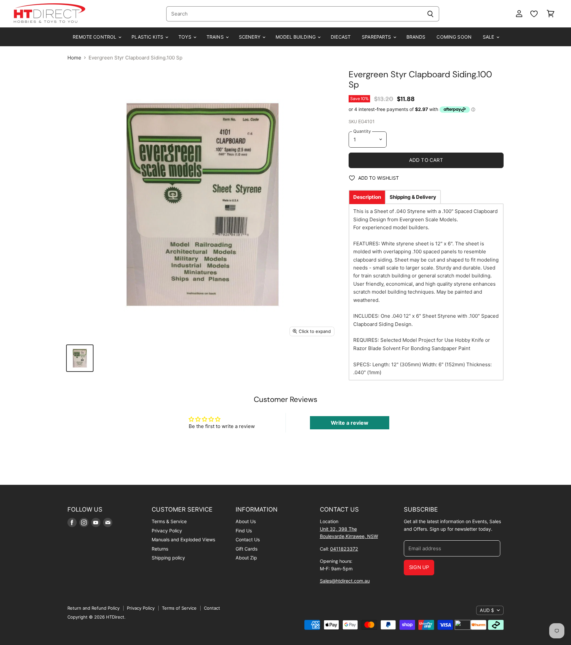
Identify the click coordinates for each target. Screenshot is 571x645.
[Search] (430, 13)
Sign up (419, 567)
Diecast (341, 37)
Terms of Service (179, 608)
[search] (294, 13)
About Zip (246, 557)
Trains (216, 37)
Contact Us (248, 539)
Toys (185, 37)
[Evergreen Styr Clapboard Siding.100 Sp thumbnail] (80, 358)
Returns (160, 549)
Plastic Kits (148, 37)
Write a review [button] (349, 422)
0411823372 (344, 549)
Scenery (250, 37)
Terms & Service (169, 521)
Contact (212, 608)
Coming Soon (454, 37)
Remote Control (95, 37)
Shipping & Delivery (413, 197)
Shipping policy (168, 557)
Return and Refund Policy (93, 608)
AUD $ (487, 610)
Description (367, 197)
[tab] (367, 197)
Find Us (244, 530)
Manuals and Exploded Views (183, 539)
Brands (416, 37)
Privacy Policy (167, 530)
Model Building (296, 37)
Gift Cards (246, 549)
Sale (489, 37)
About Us (246, 521)
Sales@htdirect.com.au (345, 581)
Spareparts (377, 37)
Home (74, 57)
